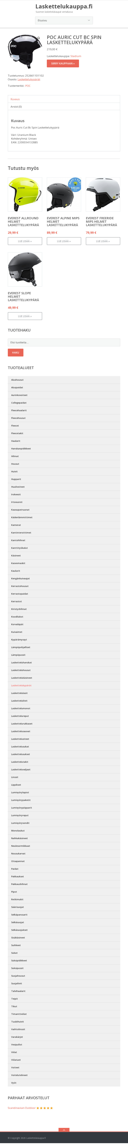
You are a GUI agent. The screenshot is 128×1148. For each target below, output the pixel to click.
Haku (15, 352)
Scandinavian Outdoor (22, 1108)
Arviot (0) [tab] (16, 106)
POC (27, 85)
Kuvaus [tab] (15, 99)
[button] (39, 38)
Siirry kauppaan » (63, 63)
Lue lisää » (25, 241)
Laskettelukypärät (29, 79)
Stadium (76, 56)
